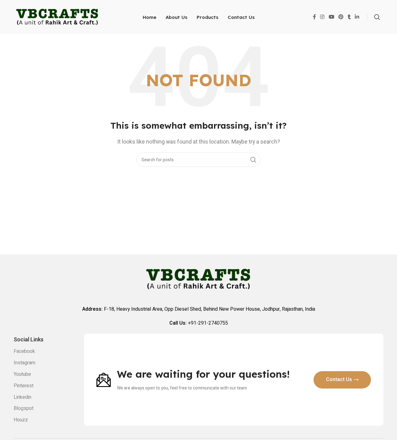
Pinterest (23, 385)
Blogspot (23, 408)
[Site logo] (57, 16)
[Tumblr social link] (349, 17)
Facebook (24, 351)
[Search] (377, 17)
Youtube (22, 374)
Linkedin (22, 397)
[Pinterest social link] (340, 17)
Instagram (24, 363)
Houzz (21, 420)
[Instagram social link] (322, 17)
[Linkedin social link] (357, 17)
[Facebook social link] (314, 17)
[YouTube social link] (331, 17)
